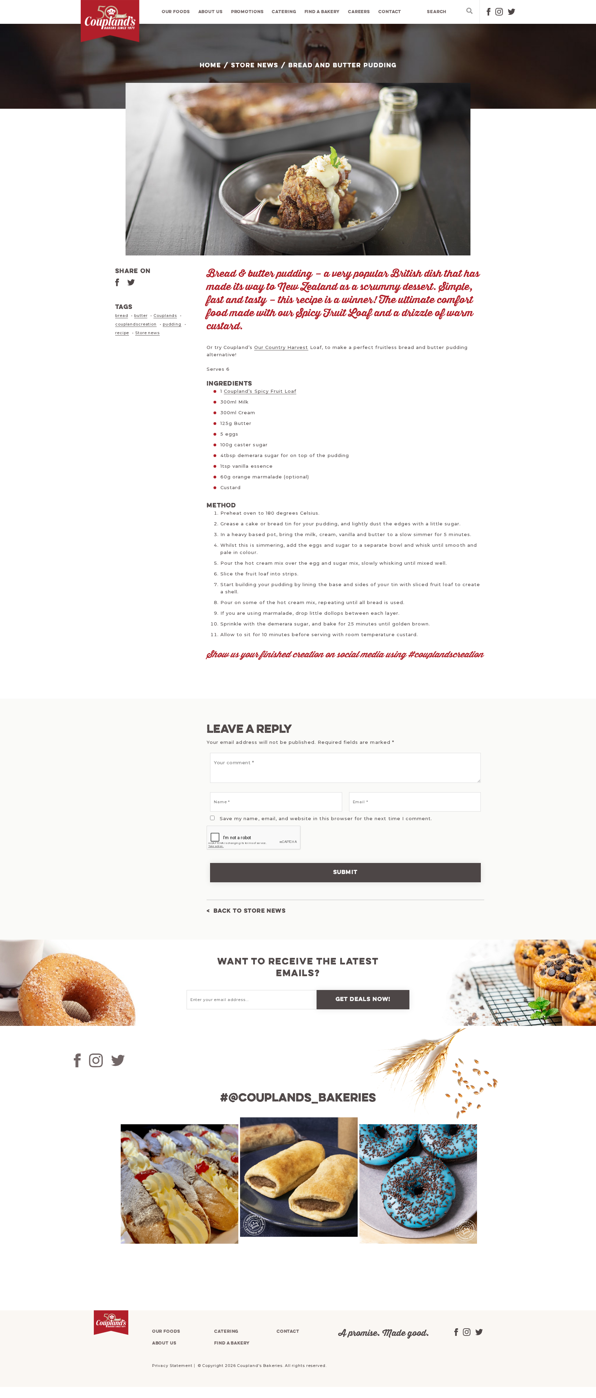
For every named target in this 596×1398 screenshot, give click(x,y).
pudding (172, 324)
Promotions (247, 12)
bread (121, 315)
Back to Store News (249, 911)
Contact (389, 12)
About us (210, 12)
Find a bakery (322, 12)
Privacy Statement (172, 1365)
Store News (254, 65)
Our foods (176, 12)
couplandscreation (136, 324)
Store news (147, 332)
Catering (284, 12)
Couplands (165, 315)
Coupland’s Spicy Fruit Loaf (260, 391)
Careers (359, 12)
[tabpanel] (178, 1184)
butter (140, 315)
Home (210, 65)
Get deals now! (363, 999)
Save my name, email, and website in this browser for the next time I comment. (326, 818)
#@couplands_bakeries (298, 1098)
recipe (122, 332)
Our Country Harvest (281, 347)
